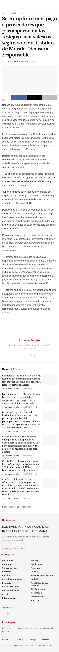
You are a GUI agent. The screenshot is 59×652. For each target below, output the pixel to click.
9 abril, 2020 (30, 61)
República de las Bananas (39, 584)
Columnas (7, 564)
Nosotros (6, 640)
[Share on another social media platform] (49, 97)
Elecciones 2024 (10, 590)
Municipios (36, 564)
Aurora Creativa (46, 645)
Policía (34, 571)
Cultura (6, 575)
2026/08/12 (27, 498)
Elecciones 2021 (10, 587)
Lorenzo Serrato (12, 61)
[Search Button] (55, 4)
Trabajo (32, 640)
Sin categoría (38, 589)
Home (4, 13)
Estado (5, 594)
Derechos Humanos (12, 579)
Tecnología (36, 593)
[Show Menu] (3, 4)
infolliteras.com (15, 645)
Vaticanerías (37, 596)
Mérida (23, 13)
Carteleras (7, 560)
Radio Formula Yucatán (42, 575)
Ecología (6, 583)
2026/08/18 (27, 389)
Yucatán (13, 13)
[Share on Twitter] (34, 97)
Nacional (35, 568)
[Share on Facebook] (18, 97)
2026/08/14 (27, 431)
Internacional (9, 598)
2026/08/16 (27, 407)
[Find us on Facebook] (3, 613)
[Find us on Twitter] (8, 613)
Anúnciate (19, 640)
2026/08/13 (27, 474)
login (11, 507)
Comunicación (9, 568)
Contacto (6, 571)
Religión (35, 579)
